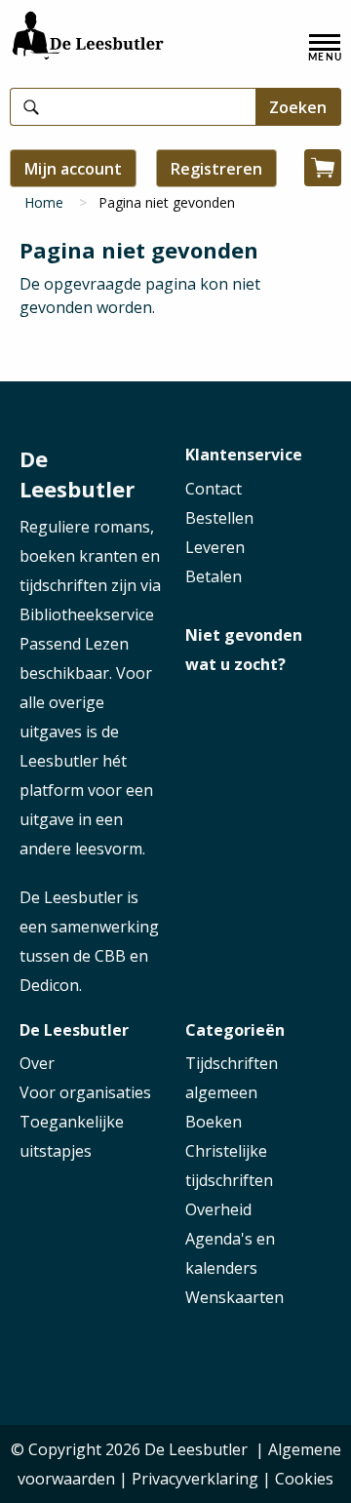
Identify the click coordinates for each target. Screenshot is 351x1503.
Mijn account (73, 168)
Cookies (304, 1478)
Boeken (213, 1121)
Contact (213, 488)
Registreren (216, 168)
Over (37, 1063)
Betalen (213, 576)
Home (43, 202)
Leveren (215, 547)
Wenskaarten (234, 1297)
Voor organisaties (85, 1092)
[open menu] (324, 47)
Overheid (218, 1209)
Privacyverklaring (195, 1478)
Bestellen (219, 518)
